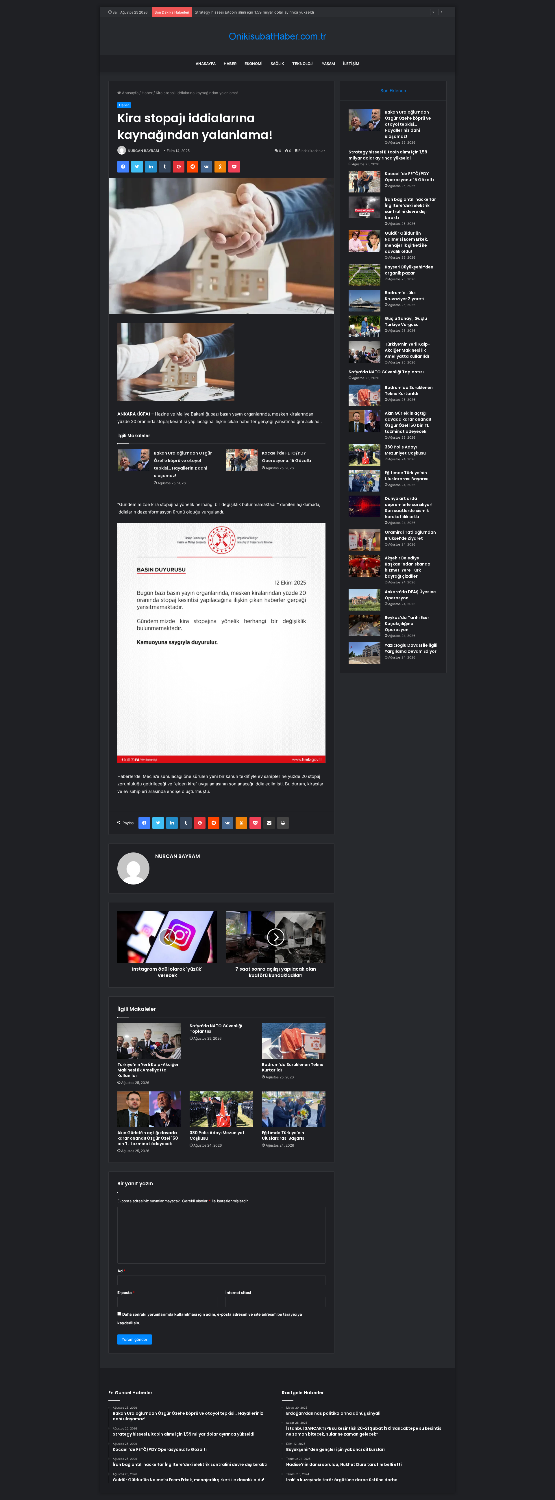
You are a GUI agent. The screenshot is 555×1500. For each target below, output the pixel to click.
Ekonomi (253, 63)
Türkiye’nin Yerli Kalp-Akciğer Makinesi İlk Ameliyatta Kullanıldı (148, 1070)
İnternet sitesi (238, 1292)
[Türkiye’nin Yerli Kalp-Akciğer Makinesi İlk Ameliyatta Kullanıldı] (149, 1041)
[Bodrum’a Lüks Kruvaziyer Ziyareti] (364, 301)
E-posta (126, 1292)
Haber (230, 63)
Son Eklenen (393, 90)
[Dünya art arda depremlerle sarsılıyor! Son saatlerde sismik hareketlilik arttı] (364, 506)
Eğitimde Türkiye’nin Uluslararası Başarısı (284, 1135)
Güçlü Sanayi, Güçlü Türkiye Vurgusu (406, 321)
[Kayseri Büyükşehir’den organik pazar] (364, 275)
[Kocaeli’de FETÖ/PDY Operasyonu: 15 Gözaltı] (242, 460)
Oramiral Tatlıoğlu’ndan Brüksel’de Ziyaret (410, 535)
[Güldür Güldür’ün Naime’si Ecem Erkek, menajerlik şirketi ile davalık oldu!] (364, 241)
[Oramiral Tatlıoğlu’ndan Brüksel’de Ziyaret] (364, 540)
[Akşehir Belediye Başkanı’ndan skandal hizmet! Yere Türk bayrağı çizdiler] (364, 566)
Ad (121, 1271)
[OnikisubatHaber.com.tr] (277, 36)
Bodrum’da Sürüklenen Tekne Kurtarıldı (292, 1067)
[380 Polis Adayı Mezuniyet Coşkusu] (221, 1109)
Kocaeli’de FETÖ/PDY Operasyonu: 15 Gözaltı (235, 12)
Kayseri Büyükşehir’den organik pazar (409, 270)
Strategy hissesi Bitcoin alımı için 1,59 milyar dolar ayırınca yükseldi (388, 155)
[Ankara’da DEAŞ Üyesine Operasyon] (364, 600)
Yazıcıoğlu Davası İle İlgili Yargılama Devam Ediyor (411, 648)
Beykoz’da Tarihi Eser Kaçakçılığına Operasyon (407, 624)
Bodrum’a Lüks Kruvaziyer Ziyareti (404, 296)
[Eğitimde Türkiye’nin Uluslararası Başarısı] (293, 1109)
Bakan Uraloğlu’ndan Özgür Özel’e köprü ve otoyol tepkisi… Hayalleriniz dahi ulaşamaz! (408, 124)
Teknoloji (303, 63)
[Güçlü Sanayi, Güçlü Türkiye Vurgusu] (364, 326)
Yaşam (328, 63)
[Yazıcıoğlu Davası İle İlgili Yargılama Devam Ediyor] (364, 653)
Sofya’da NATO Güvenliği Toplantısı (216, 1028)
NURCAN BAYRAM (143, 151)
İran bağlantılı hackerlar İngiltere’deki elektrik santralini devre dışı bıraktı (410, 208)
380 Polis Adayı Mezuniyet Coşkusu (217, 1135)
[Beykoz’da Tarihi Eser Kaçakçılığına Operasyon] (364, 625)
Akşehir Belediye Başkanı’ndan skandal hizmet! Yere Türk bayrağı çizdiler (408, 567)
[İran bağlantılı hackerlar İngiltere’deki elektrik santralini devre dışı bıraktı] (364, 207)
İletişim (351, 63)
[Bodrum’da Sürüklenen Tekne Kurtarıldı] (293, 1041)
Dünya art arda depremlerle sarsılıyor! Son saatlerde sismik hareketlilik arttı (408, 508)
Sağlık (277, 63)
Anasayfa (206, 63)
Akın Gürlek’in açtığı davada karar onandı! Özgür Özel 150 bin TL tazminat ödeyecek (147, 1138)
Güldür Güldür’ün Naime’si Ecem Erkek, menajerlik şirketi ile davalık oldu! (406, 242)
